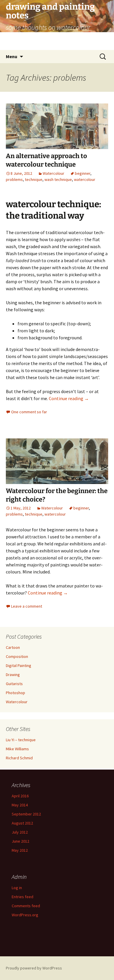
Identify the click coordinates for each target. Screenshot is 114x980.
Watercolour (53, 173)
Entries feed (22, 896)
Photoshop (15, 692)
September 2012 (26, 814)
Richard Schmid (19, 758)
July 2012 (20, 832)
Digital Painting (18, 665)
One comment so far (29, 411)
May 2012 (20, 850)
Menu (11, 56)
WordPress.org (25, 914)
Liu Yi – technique (21, 739)
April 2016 (20, 795)
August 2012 (22, 823)
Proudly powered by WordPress (34, 968)
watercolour (84, 179)
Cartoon (13, 647)
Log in (17, 887)
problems (14, 179)
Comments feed (26, 905)
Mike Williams (17, 748)
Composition (17, 656)
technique (33, 179)
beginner (82, 173)
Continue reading (69, 398)
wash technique (58, 179)
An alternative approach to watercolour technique (46, 160)
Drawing (13, 674)
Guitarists (14, 683)
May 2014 (20, 805)
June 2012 (20, 841)
